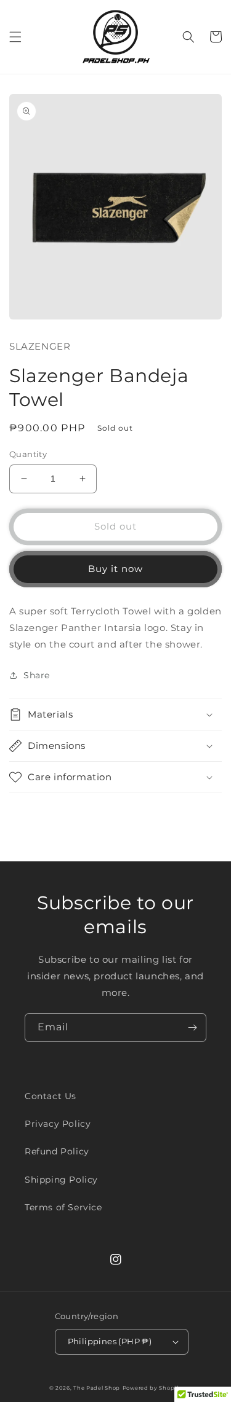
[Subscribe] (192, 1027)
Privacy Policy (58, 1123)
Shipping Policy (61, 1179)
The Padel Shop (96, 1388)
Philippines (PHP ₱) (110, 1341)
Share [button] (36, 675)
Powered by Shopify (152, 1388)
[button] (15, 36)
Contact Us (50, 1096)
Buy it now (115, 568)
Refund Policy (57, 1151)
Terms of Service (63, 1207)
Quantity (28, 454)
